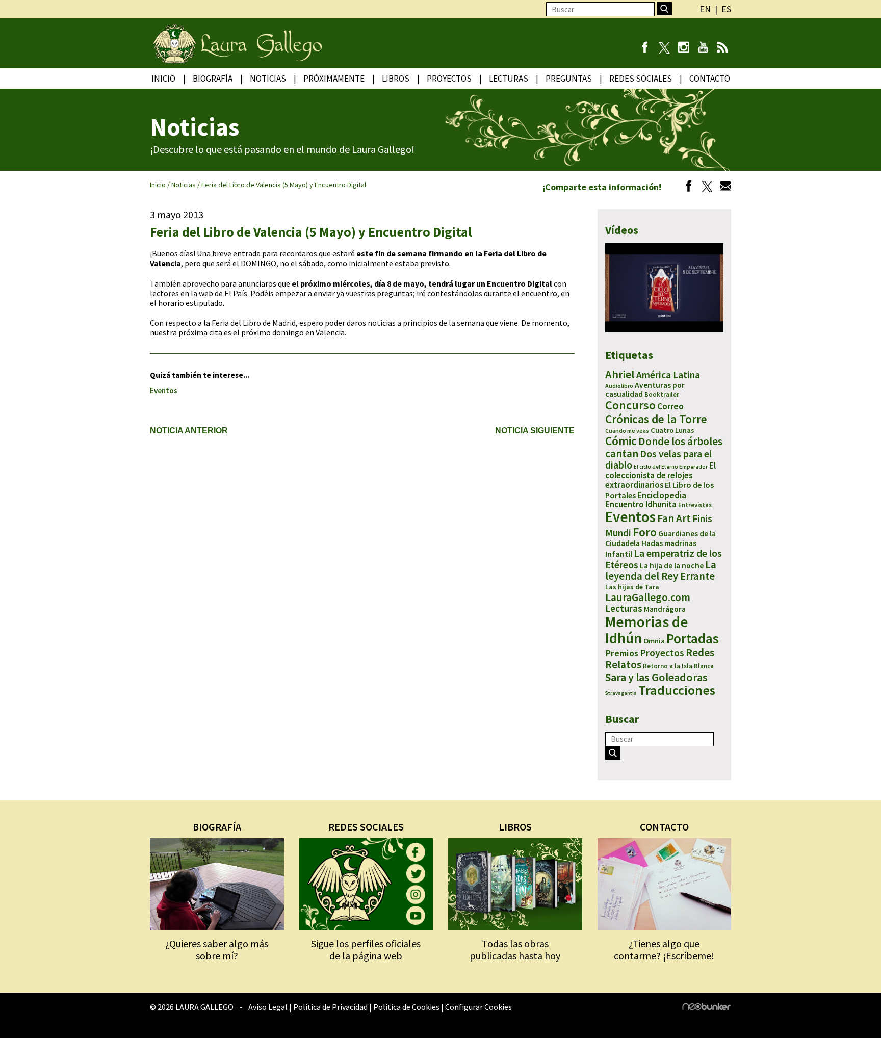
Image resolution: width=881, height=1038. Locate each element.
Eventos (163, 390)
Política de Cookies (406, 1007)
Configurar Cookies (478, 1007)
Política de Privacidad (330, 1007)
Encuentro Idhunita (641, 504)
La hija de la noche (672, 565)
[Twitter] (704, 187)
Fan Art (674, 518)
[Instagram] (683, 48)
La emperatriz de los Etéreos (663, 558)
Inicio (163, 78)
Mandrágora (665, 609)
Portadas (692, 638)
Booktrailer (661, 394)
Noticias (268, 78)
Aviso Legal (268, 1007)
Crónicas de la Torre (656, 418)
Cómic (621, 440)
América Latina (668, 375)
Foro (645, 532)
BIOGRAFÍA (217, 826)
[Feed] (722, 48)
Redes (700, 652)
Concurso (630, 405)
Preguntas (569, 78)
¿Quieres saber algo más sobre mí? (216, 949)
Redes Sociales (640, 78)
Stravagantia (621, 693)
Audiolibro (619, 386)
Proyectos (449, 78)
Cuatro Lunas (672, 430)
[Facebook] (645, 48)
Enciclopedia (661, 495)
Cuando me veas (627, 430)
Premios (621, 653)
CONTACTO (664, 826)
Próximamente (334, 78)
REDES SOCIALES (366, 826)
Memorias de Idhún (646, 629)
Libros (395, 78)
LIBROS (515, 826)
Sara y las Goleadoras (656, 677)
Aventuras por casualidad (645, 389)
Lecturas (508, 78)
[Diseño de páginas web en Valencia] (706, 1007)
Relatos (623, 664)
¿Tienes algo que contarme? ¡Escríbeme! (664, 949)
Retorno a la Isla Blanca (678, 666)
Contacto (709, 78)
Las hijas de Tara (632, 586)
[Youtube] (703, 48)
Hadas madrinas (668, 543)
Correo (670, 406)
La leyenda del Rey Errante (660, 570)
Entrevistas (695, 505)
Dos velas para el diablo (658, 459)
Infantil (618, 554)
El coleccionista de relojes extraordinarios (660, 475)
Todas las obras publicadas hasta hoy (515, 949)
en (705, 9)
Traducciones (676, 690)
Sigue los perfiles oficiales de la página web (366, 949)
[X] (664, 48)
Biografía (212, 78)
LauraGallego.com (647, 597)
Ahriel (620, 374)
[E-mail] (723, 187)
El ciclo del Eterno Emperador (671, 466)
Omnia (654, 640)
